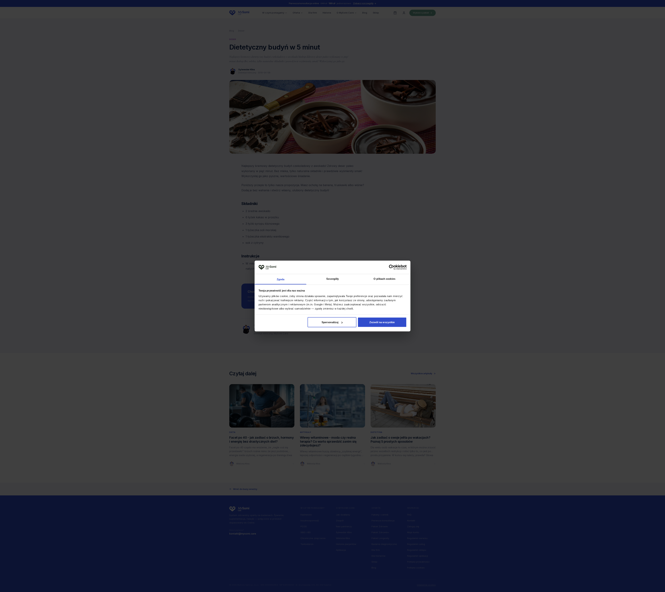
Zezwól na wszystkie (382, 322)
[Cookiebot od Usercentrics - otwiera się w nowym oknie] (391, 267)
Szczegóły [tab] (332, 278)
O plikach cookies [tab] (384, 278)
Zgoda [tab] (281, 279)
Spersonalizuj (330, 322)
